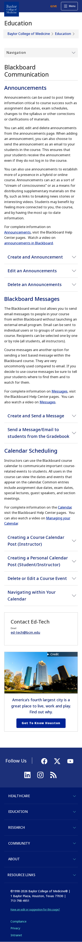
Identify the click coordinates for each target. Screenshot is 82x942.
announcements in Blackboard (28, 243)
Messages (59, 391)
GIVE (53, 6)
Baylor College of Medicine (29, 33)
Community (19, 843)
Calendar (64, 507)
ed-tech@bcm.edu (25, 632)
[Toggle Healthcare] (74, 796)
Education (63, 33)
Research (16, 827)
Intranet (16, 935)
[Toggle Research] (74, 827)
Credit (54, 654)
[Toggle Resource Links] (74, 875)
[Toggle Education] (74, 811)
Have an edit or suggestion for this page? (35, 909)
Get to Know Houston (41, 723)
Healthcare (19, 796)
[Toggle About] (74, 859)
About (14, 859)
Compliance (18, 921)
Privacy (15, 928)
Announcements (17, 232)
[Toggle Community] (74, 843)
